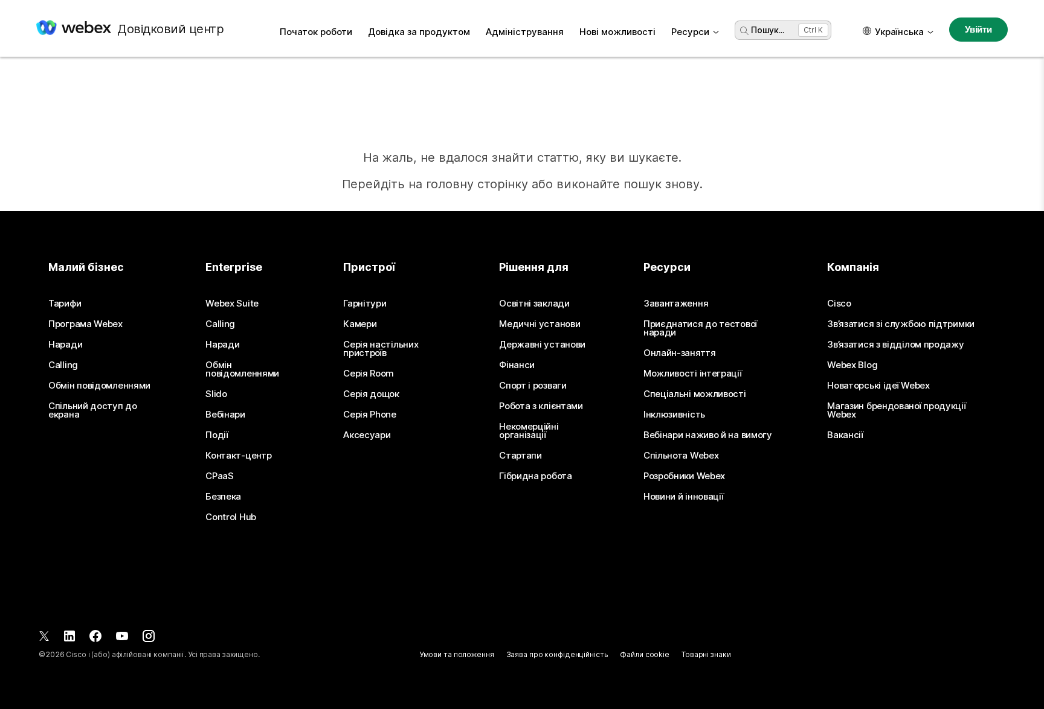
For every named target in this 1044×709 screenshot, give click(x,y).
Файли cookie (644, 654)
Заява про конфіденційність (557, 654)
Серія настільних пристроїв (380, 348)
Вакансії (845, 435)
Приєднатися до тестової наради (700, 328)
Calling (63, 365)
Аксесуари (366, 435)
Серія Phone (369, 414)
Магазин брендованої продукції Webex (896, 410)
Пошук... (767, 30)
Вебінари (225, 414)
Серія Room (368, 373)
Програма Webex (85, 324)
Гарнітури (364, 303)
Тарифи (64, 303)
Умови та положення (456, 654)
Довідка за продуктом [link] (419, 31)
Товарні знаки (706, 654)
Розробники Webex (684, 476)
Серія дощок (371, 394)
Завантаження (675, 303)
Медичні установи (539, 324)
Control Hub (230, 517)
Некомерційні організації (528, 430)
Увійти (978, 29)
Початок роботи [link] (316, 31)
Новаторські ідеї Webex (878, 385)
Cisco (839, 303)
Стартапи (520, 455)
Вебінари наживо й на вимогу (707, 435)
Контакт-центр (238, 455)
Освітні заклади (534, 303)
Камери (359, 324)
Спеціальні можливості (694, 394)
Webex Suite (232, 303)
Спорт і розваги (533, 385)
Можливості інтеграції (692, 373)
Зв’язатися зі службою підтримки (901, 324)
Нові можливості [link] (617, 31)
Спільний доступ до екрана (92, 410)
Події (216, 435)
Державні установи (542, 344)
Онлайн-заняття (679, 353)
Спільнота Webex (681, 455)
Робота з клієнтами (541, 406)
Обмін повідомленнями (99, 385)
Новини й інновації (683, 496)
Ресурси (690, 31)
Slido (216, 394)
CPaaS (219, 476)
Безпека (223, 496)
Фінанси (517, 365)
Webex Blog (852, 365)
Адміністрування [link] (525, 31)
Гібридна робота (535, 476)
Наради (65, 344)
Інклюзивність (674, 414)
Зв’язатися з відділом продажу (895, 344)
